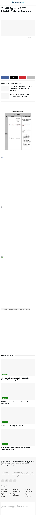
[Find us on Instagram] (10, 480)
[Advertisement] (18, 58)
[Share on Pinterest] (22, 77)
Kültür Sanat (16, 491)
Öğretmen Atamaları (16, 494)
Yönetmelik (28, 496)
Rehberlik (27, 489)
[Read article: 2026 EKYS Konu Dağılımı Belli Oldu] (18, 415)
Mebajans (7, 511)
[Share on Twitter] (14, 77)
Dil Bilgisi (4, 489)
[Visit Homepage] (18, 2)
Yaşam (27, 494)
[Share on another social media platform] (31, 77)
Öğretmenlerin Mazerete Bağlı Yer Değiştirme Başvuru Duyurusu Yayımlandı (21, 88)
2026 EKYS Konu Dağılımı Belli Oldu (12, 426)
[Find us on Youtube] (14, 480)
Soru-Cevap (28, 491)
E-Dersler (4, 491)
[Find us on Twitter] (6, 480)
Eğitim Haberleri (6, 494)
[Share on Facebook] (5, 77)
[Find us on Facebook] (2, 480)
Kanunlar (15, 489)
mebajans (25, 511)
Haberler (5, 374)
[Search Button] (34, 2)
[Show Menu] (2, 2)
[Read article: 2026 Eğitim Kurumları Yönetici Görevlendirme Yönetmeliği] (5, 96)
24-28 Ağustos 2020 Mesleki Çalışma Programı (16, 309)
